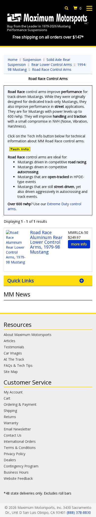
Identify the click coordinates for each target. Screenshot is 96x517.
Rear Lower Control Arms (51, 64)
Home (12, 59)
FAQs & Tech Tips (18, 365)
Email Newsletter (17, 429)
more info (79, 244)
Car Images (13, 353)
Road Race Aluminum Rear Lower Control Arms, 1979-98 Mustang (46, 242)
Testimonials (14, 347)
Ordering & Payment (20, 404)
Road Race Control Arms (51, 69)
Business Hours (16, 472)
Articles (9, 340)
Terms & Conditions (20, 447)
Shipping (10, 410)
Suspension (32, 59)
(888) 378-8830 (79, 512)
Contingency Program (21, 466)
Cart (7, 398)
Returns (10, 416)
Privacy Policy (14, 453)
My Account (13, 392)
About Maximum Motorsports (27, 334)
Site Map (11, 371)
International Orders (20, 441)
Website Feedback (18, 478)
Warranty (11, 423)
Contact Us (12, 435)
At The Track (14, 359)
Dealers (10, 460)
